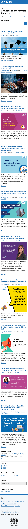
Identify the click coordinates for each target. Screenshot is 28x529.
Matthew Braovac (5, 197)
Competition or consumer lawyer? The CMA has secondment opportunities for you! (13, 327)
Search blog (5, 20)
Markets (6, 413)
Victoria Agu (4, 110)
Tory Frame (14, 70)
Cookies (17, 506)
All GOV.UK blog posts (18, 501)
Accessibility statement (7, 506)
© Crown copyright (14, 525)
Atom (17, 475)
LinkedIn (5, 465)
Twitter (4, 467)
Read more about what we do (7, 458)
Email (4, 475)
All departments (11, 504)
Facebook (5, 468)
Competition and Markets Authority (13, 11)
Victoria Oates (4, 284)
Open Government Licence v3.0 (10, 513)
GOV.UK (3, 504)
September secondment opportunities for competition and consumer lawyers (13, 281)
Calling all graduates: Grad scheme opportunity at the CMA (12, 32)
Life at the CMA (19, 110)
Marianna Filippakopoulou (7, 331)
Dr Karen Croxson (5, 70)
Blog (2, 8)
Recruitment (16, 35)
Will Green (3, 35)
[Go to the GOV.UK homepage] (6, 2)
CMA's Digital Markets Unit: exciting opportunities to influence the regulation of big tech (12, 407)
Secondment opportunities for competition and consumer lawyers (12, 107)
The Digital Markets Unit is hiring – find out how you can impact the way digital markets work (13, 193)
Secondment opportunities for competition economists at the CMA (12, 237)
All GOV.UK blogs (6, 501)
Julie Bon (3, 240)
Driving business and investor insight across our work (13, 67)
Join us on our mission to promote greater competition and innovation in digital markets (13, 148)
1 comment (9, 101)
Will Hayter (3, 152)
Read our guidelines (5, 491)
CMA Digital (16, 152)
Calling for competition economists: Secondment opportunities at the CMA (13, 369)
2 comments (10, 60)
